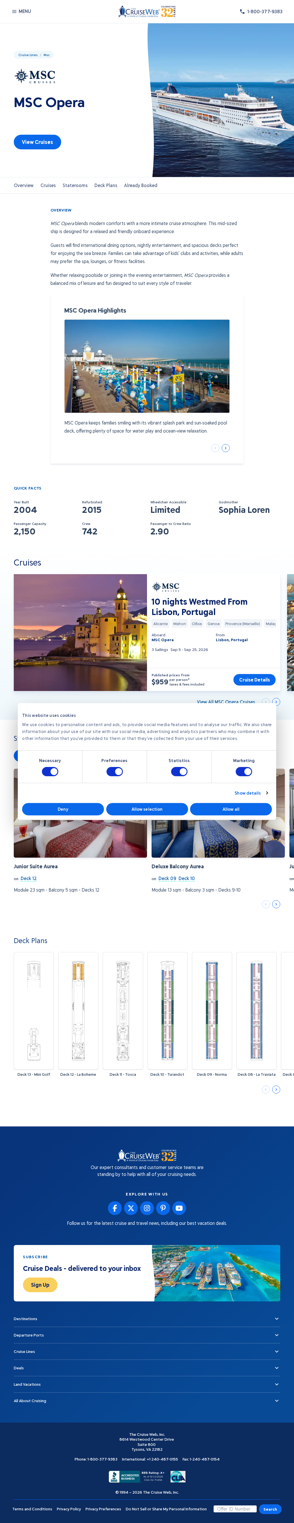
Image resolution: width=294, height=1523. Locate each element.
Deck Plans (105, 185)
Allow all (231, 809)
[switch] (115, 771)
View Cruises (37, 142)
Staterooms (75, 185)
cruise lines (28, 54)
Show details (248, 793)
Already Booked (140, 185)
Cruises (48, 185)
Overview (24, 185)
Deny (63, 809)
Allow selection (147, 809)
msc (47, 54)
